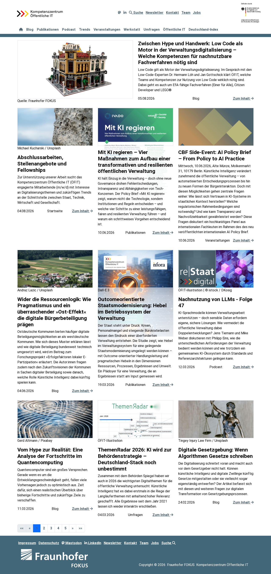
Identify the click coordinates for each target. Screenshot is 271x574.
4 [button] (58, 528)
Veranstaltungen (107, 30)
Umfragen (152, 30)
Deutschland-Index (203, 30)
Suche (137, 13)
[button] (72, 528)
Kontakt (172, 13)
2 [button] (44, 528)
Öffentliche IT (174, 30)
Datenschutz (49, 543)
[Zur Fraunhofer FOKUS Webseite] (54, 558)
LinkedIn (94, 543)
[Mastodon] (119, 13)
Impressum (27, 543)
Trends (84, 30)
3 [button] (51, 528)
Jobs (197, 13)
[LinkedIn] (124, 13)
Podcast (69, 30)
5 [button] (65, 528)
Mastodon (73, 543)
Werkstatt (132, 30)
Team (185, 13)
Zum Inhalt (242, 98)
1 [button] (37, 528)
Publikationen (48, 30)
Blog (29, 30)
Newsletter (154, 13)
